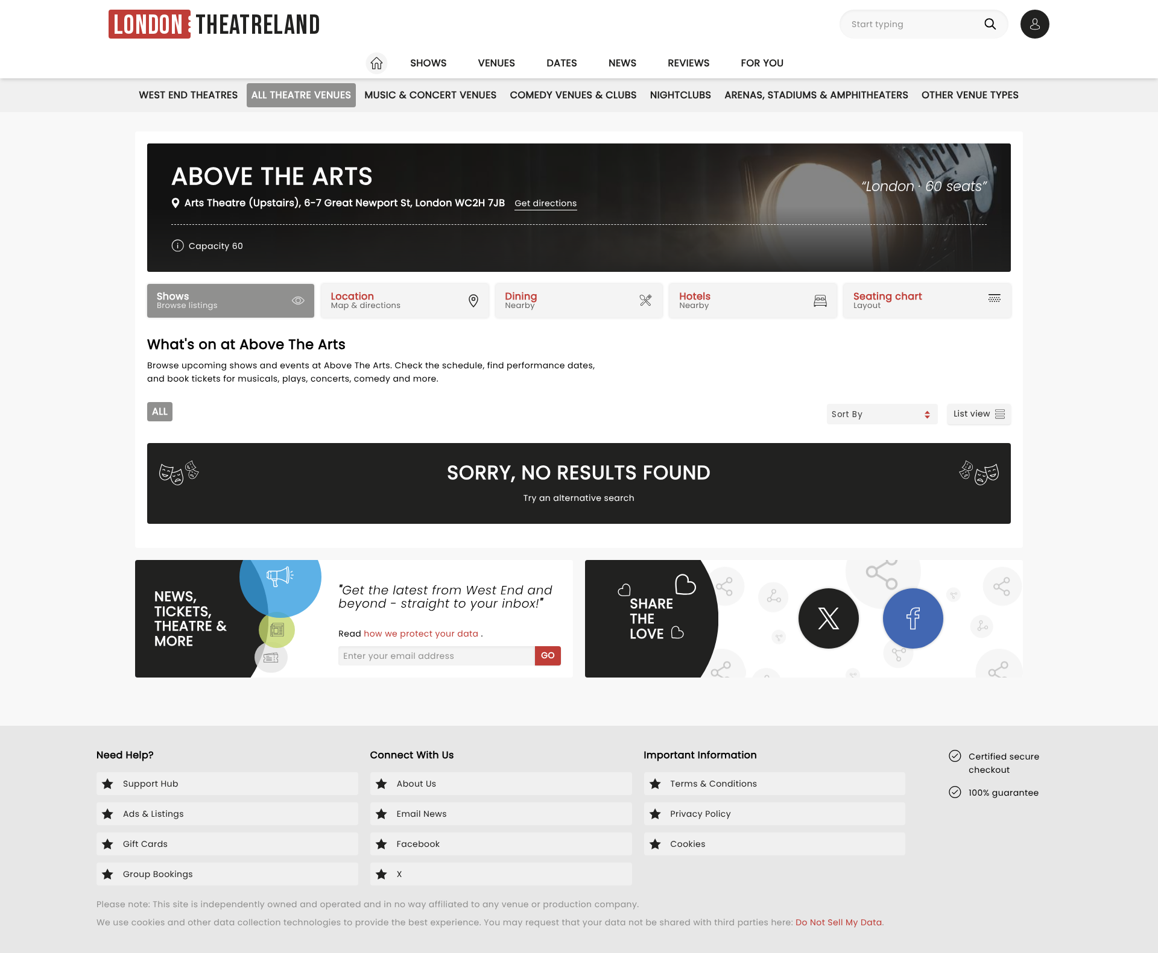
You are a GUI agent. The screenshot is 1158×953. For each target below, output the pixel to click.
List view (972, 413)
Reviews (689, 63)
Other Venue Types (970, 95)
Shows (428, 63)
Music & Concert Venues (430, 95)
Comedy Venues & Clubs (573, 95)
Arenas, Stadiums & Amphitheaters (816, 95)
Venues (497, 63)
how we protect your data (422, 633)
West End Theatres (188, 95)
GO (548, 655)
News (622, 63)
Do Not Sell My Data (839, 922)
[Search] (992, 24)
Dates (561, 63)
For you (762, 63)
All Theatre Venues (302, 95)
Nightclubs (680, 95)
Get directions (545, 203)
